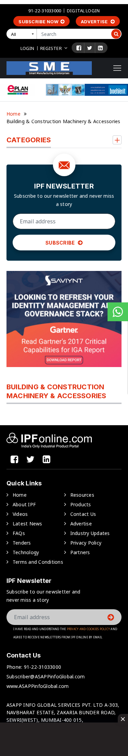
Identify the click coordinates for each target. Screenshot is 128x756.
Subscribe (60, 243)
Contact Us (83, 514)
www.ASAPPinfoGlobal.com (37, 686)
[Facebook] (78, 48)
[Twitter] (89, 48)
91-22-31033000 (44, 11)
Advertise (95, 21)
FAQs (19, 533)
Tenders (22, 542)
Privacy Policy (86, 542)
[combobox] (23, 34)
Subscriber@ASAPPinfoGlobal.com (45, 676)
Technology (26, 552)
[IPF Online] (49, 67)
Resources (82, 495)
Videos (20, 514)
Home (13, 113)
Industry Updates (90, 533)
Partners (80, 552)
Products (80, 504)
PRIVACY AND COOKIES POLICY (88, 629)
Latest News (27, 523)
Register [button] (51, 48)
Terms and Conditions (38, 562)
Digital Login (83, 11)
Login (27, 48)
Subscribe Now (38, 21)
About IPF (24, 504)
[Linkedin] (100, 48)
